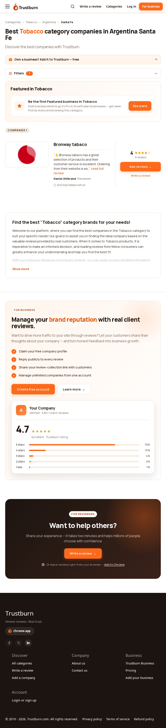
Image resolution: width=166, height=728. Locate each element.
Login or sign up (24, 700)
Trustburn (19, 613)
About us (78, 663)
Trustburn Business (140, 663)
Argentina (49, 22)
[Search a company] (72, 6)
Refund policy (144, 719)
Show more (20, 269)
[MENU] (7, 6)
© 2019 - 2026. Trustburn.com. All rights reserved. (41, 719)
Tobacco (31, 22)
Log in (131, 6)
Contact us (79, 670)
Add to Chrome (114, 564)
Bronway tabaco (70, 144)
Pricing (131, 670)
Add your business (139, 677)
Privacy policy (92, 719)
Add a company (23, 677)
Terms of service (118, 719)
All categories (22, 663)
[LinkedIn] (28, 643)
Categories (114, 6)
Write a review (90, 6)
